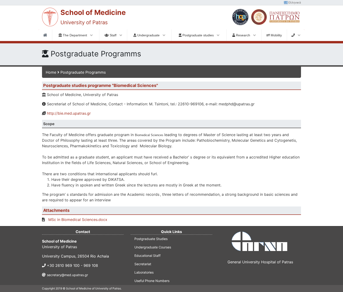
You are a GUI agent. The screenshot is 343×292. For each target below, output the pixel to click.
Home (51, 72)
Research (243, 35)
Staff (113, 35)
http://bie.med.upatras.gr (69, 113)
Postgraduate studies (198, 35)
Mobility (276, 35)
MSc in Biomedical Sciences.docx (77, 219)
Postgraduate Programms (83, 72)
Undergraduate (148, 35)
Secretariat (142, 264)
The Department (75, 35)
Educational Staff (147, 256)
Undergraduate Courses (152, 247)
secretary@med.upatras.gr (67, 275)
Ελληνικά (294, 2)
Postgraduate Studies (151, 239)
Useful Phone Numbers (151, 281)
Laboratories (144, 272)
